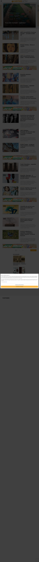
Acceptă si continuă (19, 286)
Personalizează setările (19, 284)
